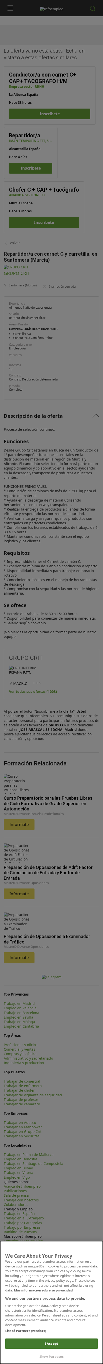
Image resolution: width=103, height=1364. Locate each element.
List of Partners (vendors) (25, 1330)
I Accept (51, 1343)
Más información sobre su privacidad (43, 1290)
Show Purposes (52, 1356)
